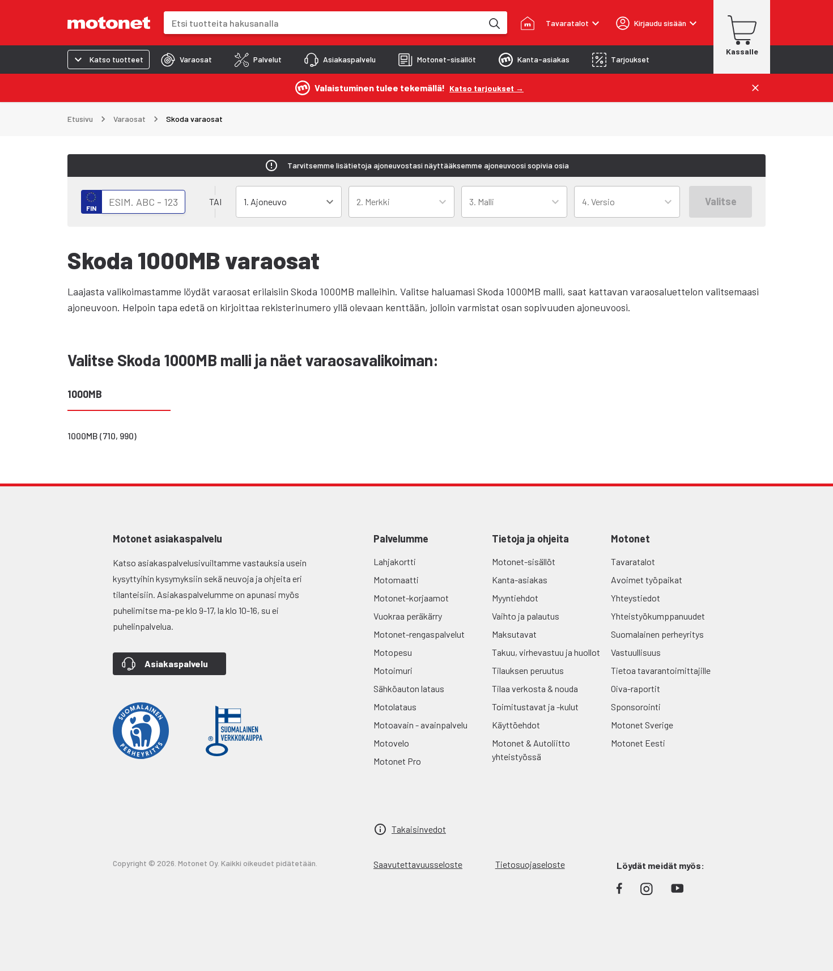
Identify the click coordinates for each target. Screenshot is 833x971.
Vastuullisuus (636, 652)
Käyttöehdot (516, 724)
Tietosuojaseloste (530, 864)
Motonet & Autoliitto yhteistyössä (531, 749)
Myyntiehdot (515, 597)
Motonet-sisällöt (523, 561)
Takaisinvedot (419, 829)
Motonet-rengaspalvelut (419, 634)
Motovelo (391, 742)
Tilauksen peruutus (528, 670)
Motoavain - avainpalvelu (420, 724)
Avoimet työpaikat (646, 579)
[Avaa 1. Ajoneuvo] (330, 202)
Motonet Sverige (642, 724)
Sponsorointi (636, 706)
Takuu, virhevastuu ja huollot (546, 652)
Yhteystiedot (635, 597)
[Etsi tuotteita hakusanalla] (493, 22)
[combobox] (323, 23)
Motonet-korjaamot (411, 597)
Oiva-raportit (635, 688)
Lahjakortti (394, 561)
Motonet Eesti (638, 742)
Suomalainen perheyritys (657, 634)
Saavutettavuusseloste (417, 864)
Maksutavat (514, 634)
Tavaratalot (633, 561)
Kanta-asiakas (519, 579)
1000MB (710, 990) (102, 435)
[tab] (186, 59)
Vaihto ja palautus (525, 615)
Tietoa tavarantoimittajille (661, 670)
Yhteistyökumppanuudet (658, 615)
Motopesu (392, 652)
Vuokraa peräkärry (407, 615)
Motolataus (394, 706)
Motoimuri (393, 670)
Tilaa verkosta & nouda (535, 688)
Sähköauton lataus (408, 688)
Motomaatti (396, 579)
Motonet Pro (397, 761)
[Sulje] (755, 87)
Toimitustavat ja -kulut (535, 706)
